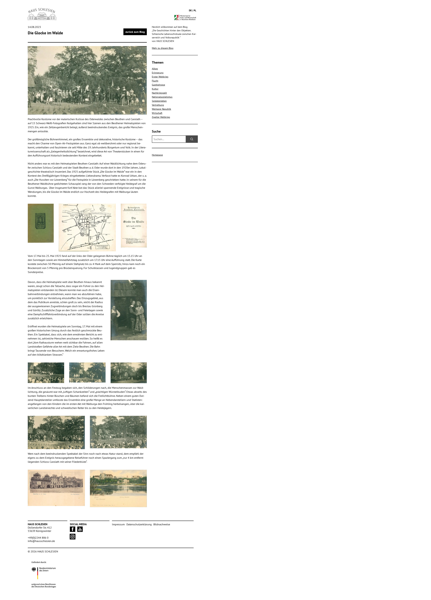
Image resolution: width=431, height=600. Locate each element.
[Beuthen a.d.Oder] (56, 488)
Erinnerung (157, 72)
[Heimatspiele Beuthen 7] (87, 80)
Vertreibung (158, 104)
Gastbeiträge (158, 84)
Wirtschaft (157, 113)
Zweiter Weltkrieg (161, 117)
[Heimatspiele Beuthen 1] (118, 432)
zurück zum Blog (135, 31)
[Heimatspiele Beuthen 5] (46, 372)
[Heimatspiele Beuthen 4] (87, 372)
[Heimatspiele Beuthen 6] (129, 310)
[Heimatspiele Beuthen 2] (129, 372)
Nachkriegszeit (159, 92)
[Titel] (134, 225)
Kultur (155, 88)
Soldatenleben (159, 100)
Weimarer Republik (161, 109)
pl (195, 10)
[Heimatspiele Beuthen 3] (56, 432)
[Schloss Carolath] (118, 488)
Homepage (157, 154)
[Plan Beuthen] (87, 227)
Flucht (155, 80)
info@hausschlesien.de (41, 541)
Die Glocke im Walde (45, 32)
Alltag (155, 68)
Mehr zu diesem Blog (162, 48)
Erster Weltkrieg (160, 76)
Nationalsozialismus (162, 96)
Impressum (118, 524)
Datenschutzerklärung (139, 524)
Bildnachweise (161, 524)
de (190, 10)
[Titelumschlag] (41, 223)
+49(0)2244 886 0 (38, 537)
